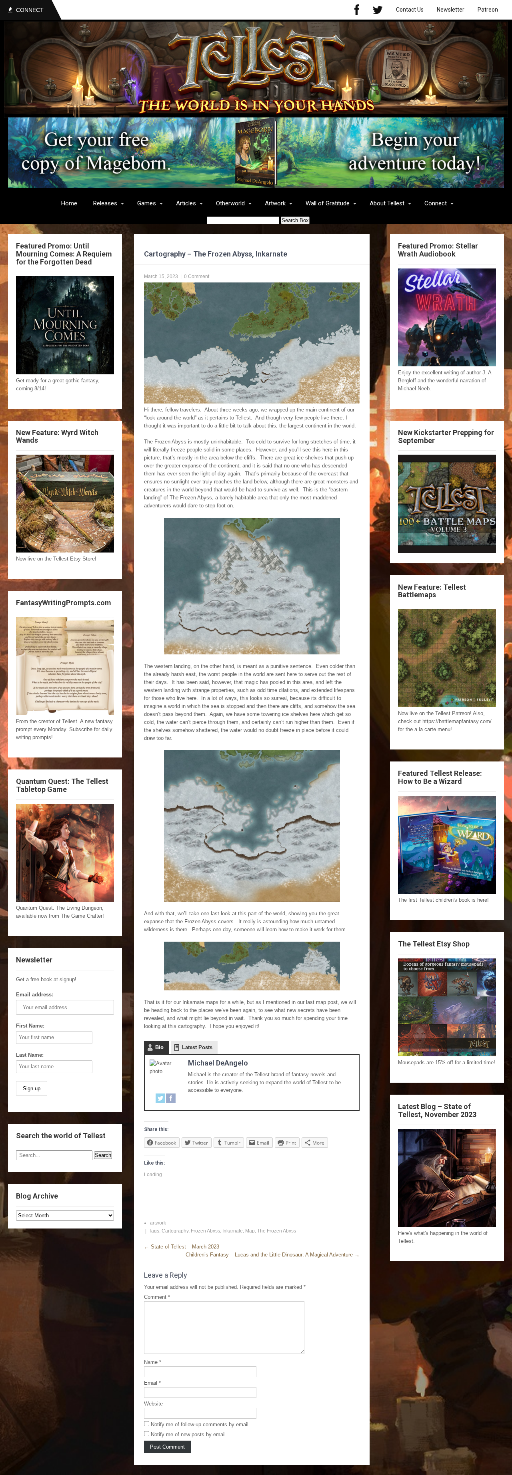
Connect (435, 203)
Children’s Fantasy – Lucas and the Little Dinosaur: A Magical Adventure (273, 1255)
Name (152, 1362)
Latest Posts (197, 1047)
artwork (158, 1223)
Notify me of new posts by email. (189, 1434)
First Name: (30, 1026)
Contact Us (410, 9)
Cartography (175, 1231)
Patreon (488, 9)
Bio (159, 1047)
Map (250, 1231)
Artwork (275, 203)
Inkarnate (232, 1231)
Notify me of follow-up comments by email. (200, 1424)
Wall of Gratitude (328, 203)
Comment (157, 1297)
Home (69, 203)
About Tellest (387, 203)
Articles (186, 203)
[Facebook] (356, 10)
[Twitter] (377, 10)
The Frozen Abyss (276, 1231)
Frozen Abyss (205, 1231)
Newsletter (450, 9)
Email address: (34, 995)
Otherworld (230, 203)
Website (153, 1404)
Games (146, 203)
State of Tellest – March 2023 (181, 1247)
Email (152, 1383)
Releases (105, 203)
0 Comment (196, 276)
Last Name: (30, 1055)
